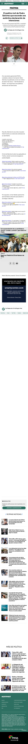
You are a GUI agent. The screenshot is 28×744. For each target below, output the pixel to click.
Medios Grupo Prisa (14, 740)
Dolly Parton (9, 0)
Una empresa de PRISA (14, 737)
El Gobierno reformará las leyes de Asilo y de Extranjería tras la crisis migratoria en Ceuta (19, 688)
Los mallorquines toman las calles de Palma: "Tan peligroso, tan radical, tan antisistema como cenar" (17, 550)
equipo (3, 700)
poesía (19, 313)
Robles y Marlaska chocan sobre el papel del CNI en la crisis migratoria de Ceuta (18, 679)
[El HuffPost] (9, 3)
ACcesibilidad (17, 708)
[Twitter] (13, 263)
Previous (2, 246)
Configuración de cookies (20, 700)
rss (2, 708)
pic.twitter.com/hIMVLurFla (18, 177)
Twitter (13, 313)
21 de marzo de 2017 (18, 164)
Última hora (22, 3)
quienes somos (5, 702)
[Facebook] (10, 263)
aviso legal (16, 704)
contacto (4, 704)
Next (25, 246)
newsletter (4, 706)
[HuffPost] (6, 696)
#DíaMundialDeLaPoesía (15, 145)
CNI (21, 0)
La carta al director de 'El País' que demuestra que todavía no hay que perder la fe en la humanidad (17, 522)
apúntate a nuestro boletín (14, 507)
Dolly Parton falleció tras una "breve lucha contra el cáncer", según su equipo (17, 531)
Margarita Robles (16, 0)
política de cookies (18, 702)
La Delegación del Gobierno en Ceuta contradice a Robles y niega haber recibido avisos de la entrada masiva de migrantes (18, 668)
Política (14, 8)
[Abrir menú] (2, 3)
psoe (8, 313)
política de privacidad (19, 706)
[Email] (17, 263)
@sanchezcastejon (6, 161)
